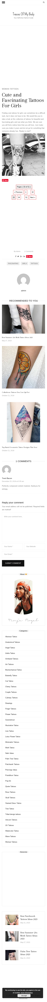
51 (26, 197)
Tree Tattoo (9, 809)
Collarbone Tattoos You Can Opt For (16, 392)
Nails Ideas (9, 753)
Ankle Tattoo (10, 653)
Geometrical (9, 720)
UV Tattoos (9, 825)
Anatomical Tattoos (12, 642)
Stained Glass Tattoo (13, 803)
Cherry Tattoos (10, 687)
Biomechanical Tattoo (13, 670)
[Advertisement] (23, 56)
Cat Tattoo (9, 681)
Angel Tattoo (10, 648)
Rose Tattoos (10, 792)
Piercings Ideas (11, 770)
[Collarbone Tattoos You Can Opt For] (23, 367)
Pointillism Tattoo (11, 775)
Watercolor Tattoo (12, 831)
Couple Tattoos (11, 692)
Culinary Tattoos (11, 698)
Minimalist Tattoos (12, 742)
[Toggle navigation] (3, 2)
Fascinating (13, 263)
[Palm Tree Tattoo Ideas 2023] (11, 955)
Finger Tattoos (10, 709)
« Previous (18, 192)
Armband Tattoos (11, 659)
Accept (24, 995)
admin (17, 251)
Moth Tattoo (9, 748)
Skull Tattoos (10, 798)
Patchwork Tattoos (12, 764)
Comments (28, 251)
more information (27, 993)
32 (33, 192)
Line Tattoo (9, 731)
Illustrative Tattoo (11, 725)
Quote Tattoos (10, 786)
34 (19, 197)
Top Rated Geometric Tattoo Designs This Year (19, 447)
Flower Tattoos (10, 714)
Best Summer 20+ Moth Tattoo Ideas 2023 (17, 337)
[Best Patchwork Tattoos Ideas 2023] (11, 920)
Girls (24, 263)
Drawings (8, 703)
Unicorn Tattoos (11, 820)
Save (30, 256)
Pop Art (8, 781)
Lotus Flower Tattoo (12, 737)
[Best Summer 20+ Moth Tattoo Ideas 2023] (23, 319)
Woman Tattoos (10, 89)
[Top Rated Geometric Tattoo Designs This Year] (23, 422)
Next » (32, 197)
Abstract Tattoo (11, 637)
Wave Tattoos (10, 836)
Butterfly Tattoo (11, 676)
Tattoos (34, 263)
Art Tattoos (9, 664)
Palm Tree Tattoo (11, 759)
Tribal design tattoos (13, 814)
